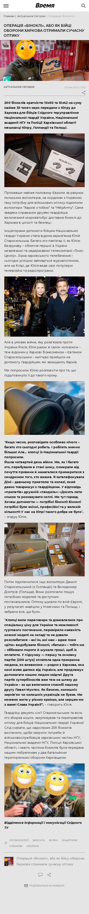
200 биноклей (18, 840)
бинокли (39, 840)
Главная (9, 16)
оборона (33, 846)
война (53, 840)
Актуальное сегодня (31, 16)
